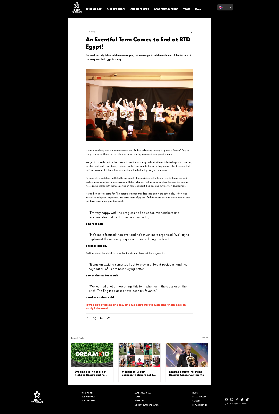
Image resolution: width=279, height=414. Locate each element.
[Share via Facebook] (87, 318)
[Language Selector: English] (225, 7)
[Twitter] (242, 399)
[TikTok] (247, 399)
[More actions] (191, 32)
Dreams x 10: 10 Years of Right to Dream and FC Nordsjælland (91, 374)
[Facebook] (237, 399)
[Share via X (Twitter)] (94, 318)
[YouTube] (226, 399)
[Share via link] (108, 318)
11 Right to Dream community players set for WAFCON (139, 374)
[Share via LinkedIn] (101, 318)
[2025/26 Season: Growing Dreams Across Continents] (187, 355)
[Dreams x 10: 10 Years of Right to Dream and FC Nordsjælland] (92, 355)
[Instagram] (231, 399)
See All (205, 338)
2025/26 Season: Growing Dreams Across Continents (186, 373)
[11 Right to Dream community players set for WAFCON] (140, 355)
